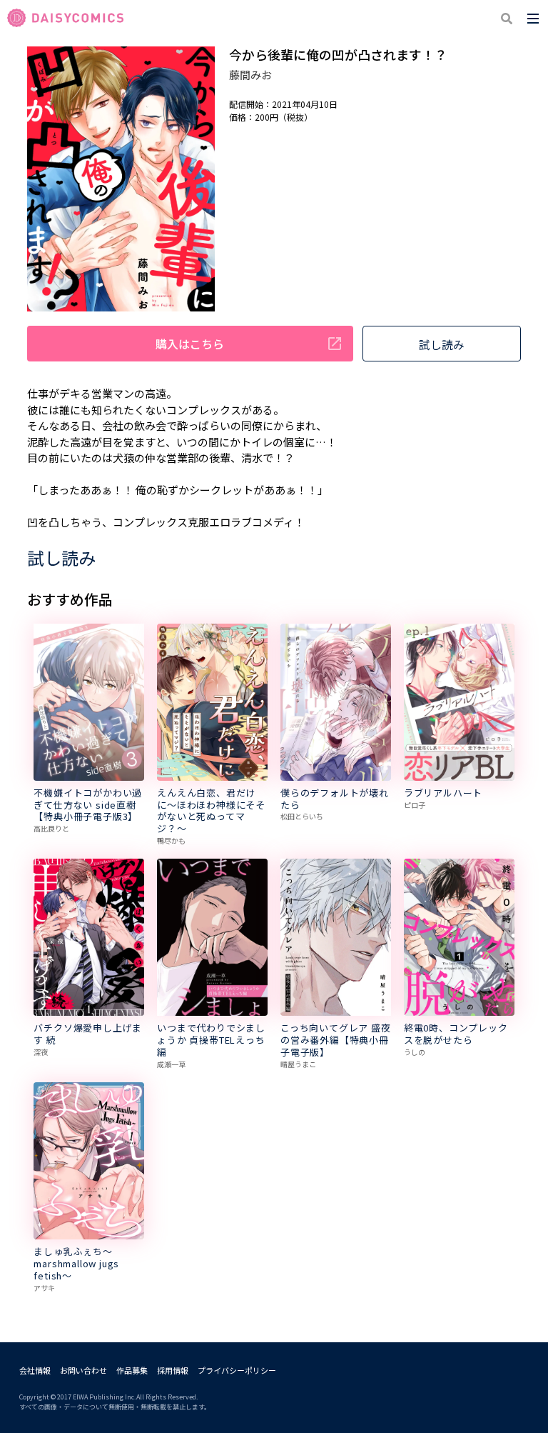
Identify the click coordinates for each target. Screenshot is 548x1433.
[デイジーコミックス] (65, 18)
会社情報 (35, 1370)
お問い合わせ (83, 1370)
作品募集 (132, 1370)
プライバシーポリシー (237, 1370)
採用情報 (172, 1370)
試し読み (442, 344)
